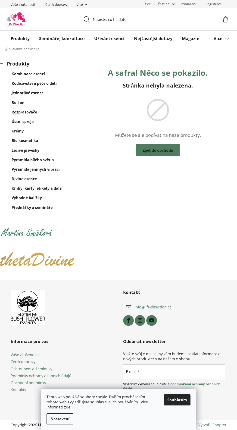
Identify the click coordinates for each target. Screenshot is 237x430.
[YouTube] (151, 320)
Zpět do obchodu (158, 150)
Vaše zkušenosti (23, 4)
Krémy (18, 131)
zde (67, 407)
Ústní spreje (23, 121)
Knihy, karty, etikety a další (37, 188)
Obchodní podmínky (28, 382)
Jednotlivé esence (28, 92)
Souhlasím (177, 399)
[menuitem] (20, 38)
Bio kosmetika (25, 140)
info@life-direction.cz (153, 307)
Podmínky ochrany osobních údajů (41, 375)
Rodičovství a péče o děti (34, 83)
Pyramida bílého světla (33, 159)
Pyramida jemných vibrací (36, 169)
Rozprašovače (24, 112)
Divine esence (24, 178)
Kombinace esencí (28, 73)
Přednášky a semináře (32, 207)
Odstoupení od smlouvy (31, 368)
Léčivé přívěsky (25, 150)
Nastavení (59, 418)
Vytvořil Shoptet (212, 424)
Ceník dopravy (56, 4)
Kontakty (18, 389)
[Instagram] (140, 320)
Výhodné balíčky (27, 197)
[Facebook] (128, 320)
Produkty (18, 63)
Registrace (214, 4)
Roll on (18, 102)
